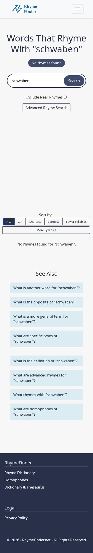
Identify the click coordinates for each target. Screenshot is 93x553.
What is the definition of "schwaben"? (45, 360)
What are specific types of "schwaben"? (35, 338)
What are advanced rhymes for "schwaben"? (39, 378)
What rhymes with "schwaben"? (40, 394)
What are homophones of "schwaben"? (35, 411)
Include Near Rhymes (44, 97)
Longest (53, 222)
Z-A (20, 222)
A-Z (9, 222)
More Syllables (46, 230)
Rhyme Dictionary (20, 472)
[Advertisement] (46, 162)
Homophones (16, 479)
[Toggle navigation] (77, 9)
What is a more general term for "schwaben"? (40, 319)
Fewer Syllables (76, 222)
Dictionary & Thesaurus (25, 487)
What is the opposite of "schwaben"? (44, 302)
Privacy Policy (16, 517)
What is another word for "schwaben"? (46, 287)
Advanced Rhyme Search (46, 107)
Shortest (35, 222)
